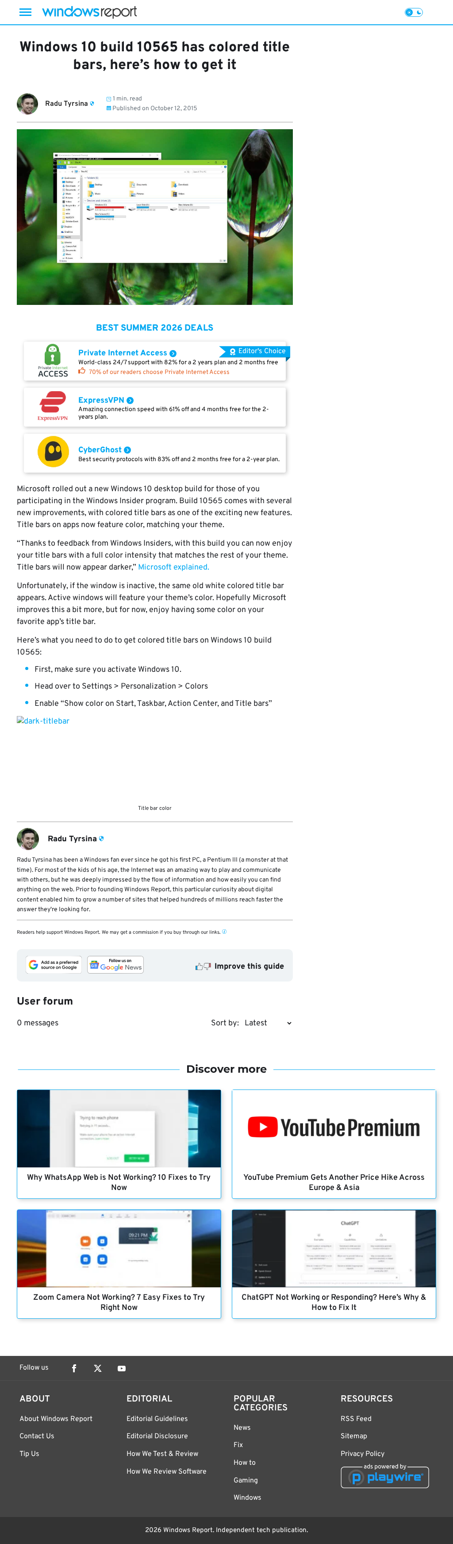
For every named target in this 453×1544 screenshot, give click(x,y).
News (242, 1428)
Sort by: (225, 1023)
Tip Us (29, 1454)
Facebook (74, 1368)
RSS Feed (356, 1419)
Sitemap (354, 1436)
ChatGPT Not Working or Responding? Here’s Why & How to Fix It (334, 1303)
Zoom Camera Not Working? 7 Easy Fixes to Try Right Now (119, 1303)
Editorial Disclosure (157, 1436)
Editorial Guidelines (157, 1419)
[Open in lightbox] (155, 758)
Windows (247, 1498)
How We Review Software (167, 1471)
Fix (238, 1445)
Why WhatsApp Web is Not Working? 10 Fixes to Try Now (119, 1183)
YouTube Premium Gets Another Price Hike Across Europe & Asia (334, 1183)
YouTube (122, 1368)
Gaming (246, 1480)
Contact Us (36, 1436)
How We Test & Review (162, 1454)
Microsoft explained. (173, 567)
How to (245, 1463)
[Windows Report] (89, 12)
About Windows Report (55, 1419)
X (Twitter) (98, 1368)
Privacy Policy (362, 1454)
